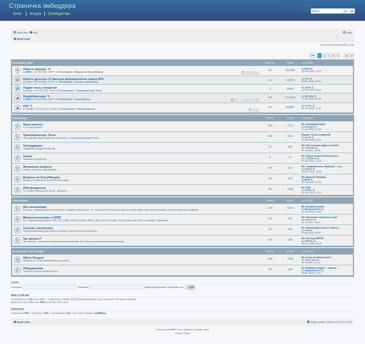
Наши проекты (82, 99)
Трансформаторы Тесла (89, 90)
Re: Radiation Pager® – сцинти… (319, 268)
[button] (312, 55)
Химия (27, 156)
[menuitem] (33, 32)
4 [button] (333, 56)
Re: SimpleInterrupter (313, 124)
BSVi (28, 72)
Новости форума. (35, 69)
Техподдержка (32, 145)
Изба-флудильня (86, 109)
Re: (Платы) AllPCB (312, 238)
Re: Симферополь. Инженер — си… (322, 166)
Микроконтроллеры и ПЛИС (42, 217)
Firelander (310, 148)
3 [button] (329, 56)
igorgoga (309, 96)
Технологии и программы (28, 251)
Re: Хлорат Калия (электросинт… (320, 156)
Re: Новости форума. (313, 177)
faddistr (308, 169)
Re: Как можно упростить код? (319, 217)
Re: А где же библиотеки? (316, 257)
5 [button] (338, 56)
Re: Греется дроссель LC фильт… (321, 227)
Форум (35, 13)
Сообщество (59, 13)
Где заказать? (32, 238)
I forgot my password (155, 287)
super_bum (310, 260)
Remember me (176, 287)
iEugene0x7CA (313, 209)
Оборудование (33, 268)
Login (15, 282)
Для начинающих (35, 206)
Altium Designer (33, 257)
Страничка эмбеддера (42, 5)
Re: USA (306, 187)
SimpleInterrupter (34, 96)
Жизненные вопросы (37, 166)
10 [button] (346, 56)
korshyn (309, 219)
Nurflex (30, 109)
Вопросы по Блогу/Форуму (89, 72)
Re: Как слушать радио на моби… (320, 145)
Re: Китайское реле (312, 206)
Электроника (65, 82)
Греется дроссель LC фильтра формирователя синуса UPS (63, 79)
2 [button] (324, 56)
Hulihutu (309, 241)
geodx (29, 90)
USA (26, 106)
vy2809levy (310, 158)
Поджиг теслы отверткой (40, 87)
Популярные (65, 72)
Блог (17, 13)
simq (28, 82)
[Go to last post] (312, 68)
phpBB (171, 329)
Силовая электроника (86, 82)
